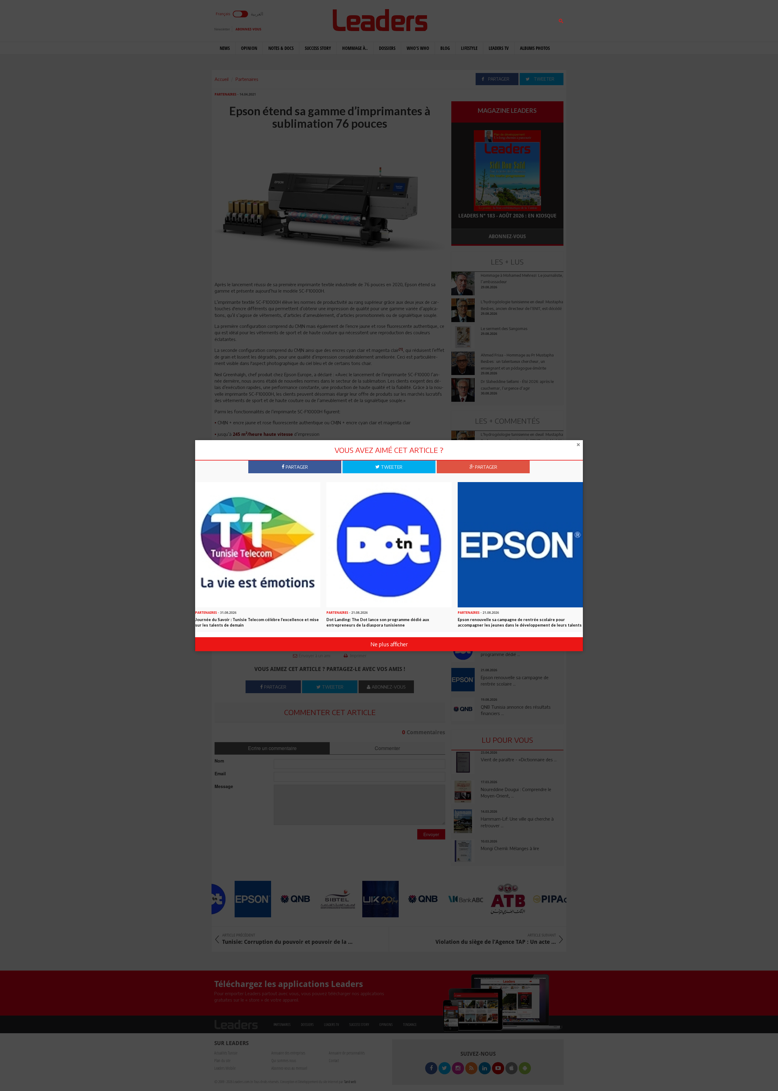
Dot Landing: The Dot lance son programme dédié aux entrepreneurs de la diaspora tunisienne (377, 622)
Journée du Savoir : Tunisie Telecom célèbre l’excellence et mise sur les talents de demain (257, 622)
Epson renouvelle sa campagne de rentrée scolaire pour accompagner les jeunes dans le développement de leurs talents (520, 622)
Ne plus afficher (389, 644)
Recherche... (466, 19)
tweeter (391, 466)
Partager (296, 466)
